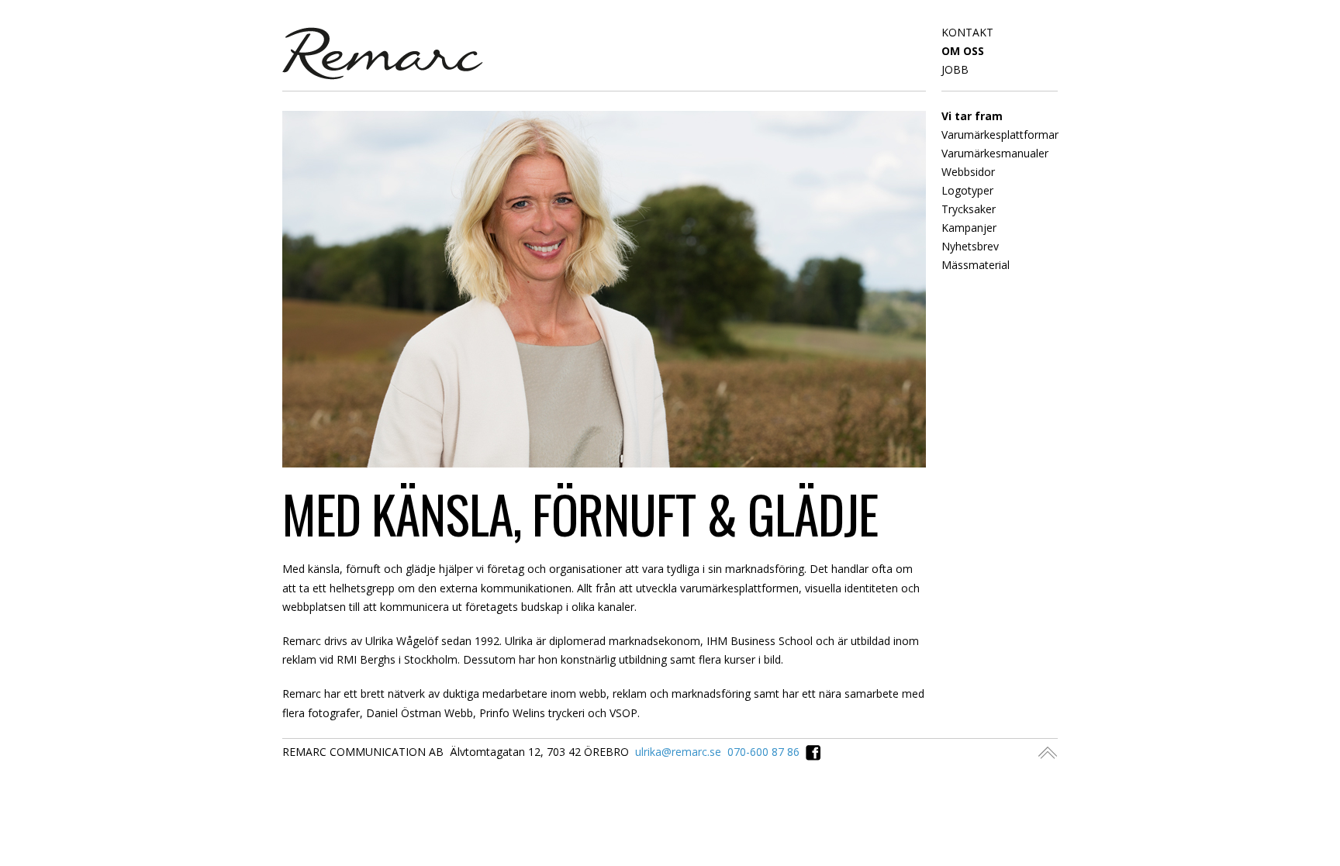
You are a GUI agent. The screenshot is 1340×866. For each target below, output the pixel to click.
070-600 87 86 (763, 751)
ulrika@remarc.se (678, 751)
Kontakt (967, 32)
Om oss (962, 50)
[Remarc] (382, 51)
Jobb (955, 69)
